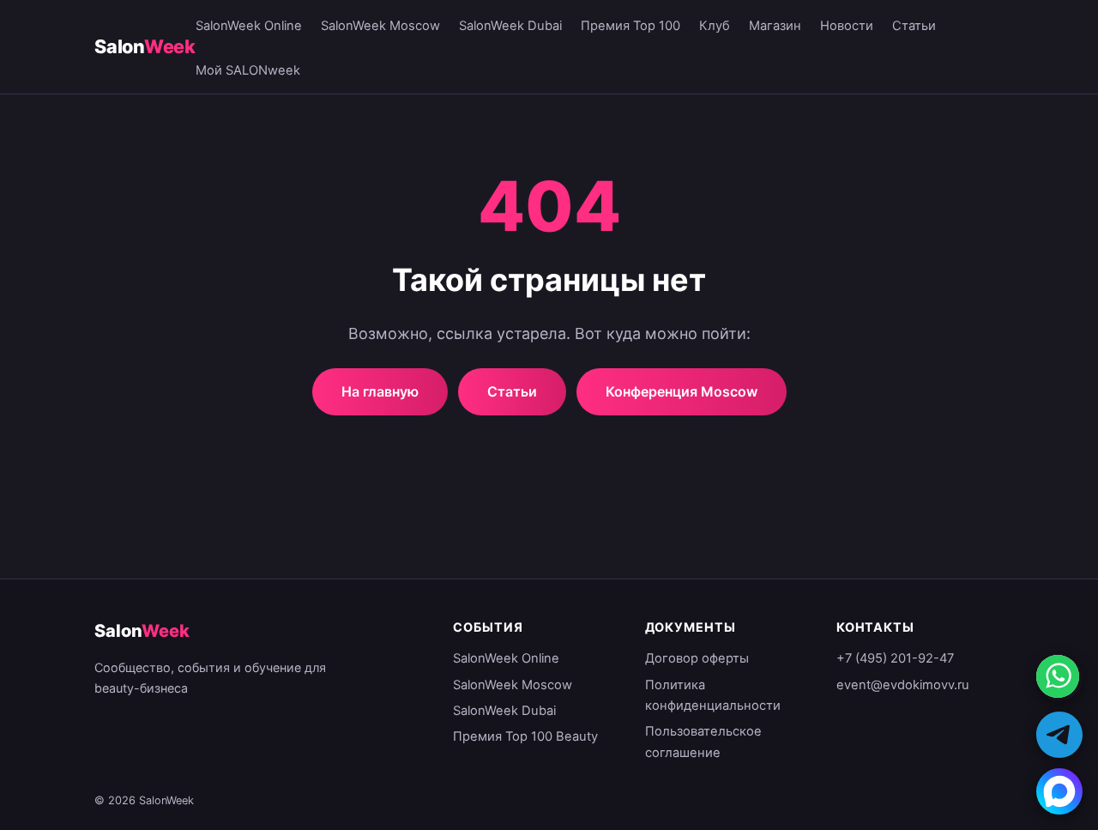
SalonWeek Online (249, 25)
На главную (380, 391)
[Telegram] (1059, 735)
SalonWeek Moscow (380, 25)
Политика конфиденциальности (713, 695)
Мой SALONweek (248, 70)
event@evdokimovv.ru (902, 685)
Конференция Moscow (681, 391)
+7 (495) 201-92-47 (895, 658)
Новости (846, 25)
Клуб (714, 25)
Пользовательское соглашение (703, 742)
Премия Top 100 (630, 25)
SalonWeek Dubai (510, 25)
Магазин (775, 25)
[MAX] (1059, 791)
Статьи (914, 25)
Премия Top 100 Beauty (525, 736)
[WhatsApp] (1059, 678)
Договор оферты (697, 658)
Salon (145, 46)
